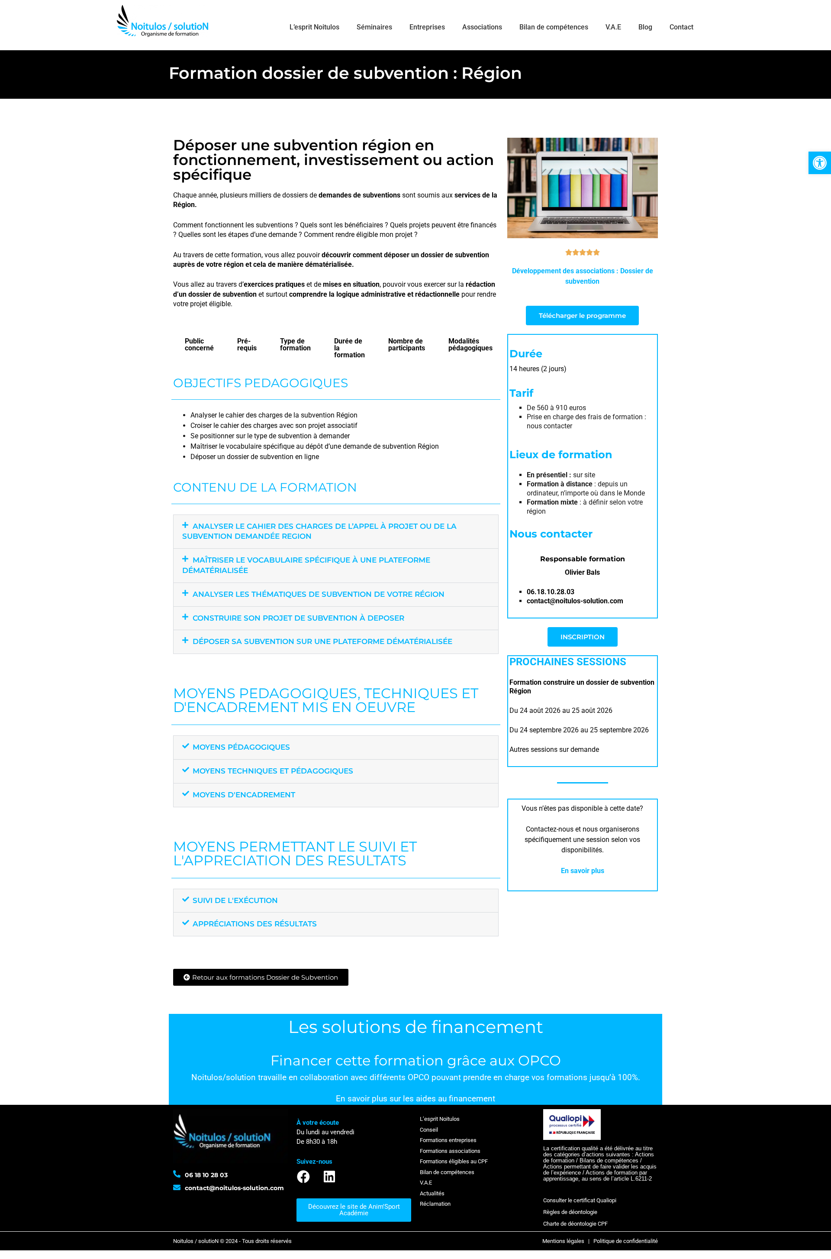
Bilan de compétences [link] (553, 27)
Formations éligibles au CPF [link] (454, 1161)
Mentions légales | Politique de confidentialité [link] (600, 1241)
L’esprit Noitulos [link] (314, 27)
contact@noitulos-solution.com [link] (575, 601)
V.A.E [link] (613, 27)
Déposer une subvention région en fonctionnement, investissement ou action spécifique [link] (333, 160)
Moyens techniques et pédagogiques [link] (273, 771)
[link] (819, 163)
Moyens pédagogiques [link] (241, 747)
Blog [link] (645, 27)
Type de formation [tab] (295, 344)
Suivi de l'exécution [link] (235, 900)
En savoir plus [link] (582, 871)
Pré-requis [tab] (247, 344)
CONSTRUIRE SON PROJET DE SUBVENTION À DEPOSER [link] (298, 618)
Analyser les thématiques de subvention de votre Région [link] (318, 594)
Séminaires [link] (374, 27)
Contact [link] (681, 27)
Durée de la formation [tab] (349, 348)
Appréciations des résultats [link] (255, 923)
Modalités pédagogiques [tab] (470, 344)
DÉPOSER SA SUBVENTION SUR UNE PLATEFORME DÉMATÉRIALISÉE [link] (322, 641)
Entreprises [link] (427, 27)
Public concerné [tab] (199, 344)
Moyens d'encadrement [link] (244, 794)
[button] (336, 532)
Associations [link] (482, 27)
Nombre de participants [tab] (406, 344)
